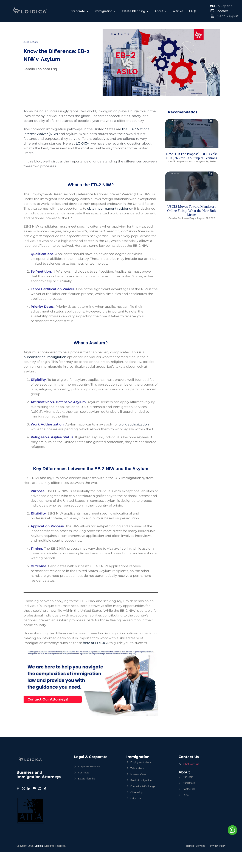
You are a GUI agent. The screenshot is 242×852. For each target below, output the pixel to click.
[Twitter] (24, 788)
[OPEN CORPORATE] (87, 11)
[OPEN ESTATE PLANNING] (147, 11)
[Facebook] (18, 788)
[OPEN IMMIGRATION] (114, 11)
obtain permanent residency (110, 209)
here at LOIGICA (96, 643)
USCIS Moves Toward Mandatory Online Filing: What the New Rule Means (191, 210)
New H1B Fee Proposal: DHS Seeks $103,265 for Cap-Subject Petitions (192, 156)
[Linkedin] (29, 788)
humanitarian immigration (45, 357)
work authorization (134, 424)
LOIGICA (82, 143)
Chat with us (191, 764)
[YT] (35, 788)
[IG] (40, 788)
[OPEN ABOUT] (165, 11)
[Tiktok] (45, 788)
